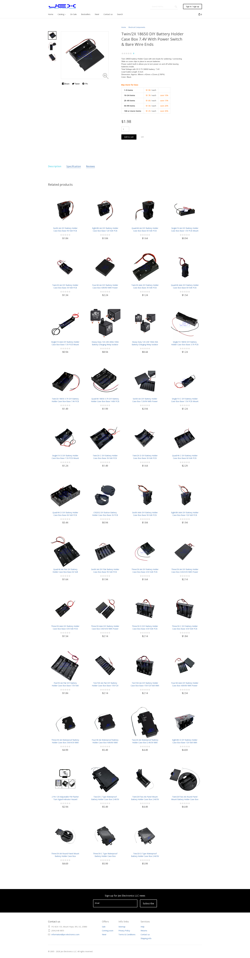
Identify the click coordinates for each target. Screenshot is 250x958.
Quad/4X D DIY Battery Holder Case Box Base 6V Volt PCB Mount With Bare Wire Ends (65, 515)
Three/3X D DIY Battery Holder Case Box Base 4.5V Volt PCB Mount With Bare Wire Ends (145, 629)
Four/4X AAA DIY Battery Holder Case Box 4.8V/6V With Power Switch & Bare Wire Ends (184, 685)
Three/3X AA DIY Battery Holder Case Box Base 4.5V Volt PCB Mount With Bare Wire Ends (145, 572)
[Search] (176, 6)
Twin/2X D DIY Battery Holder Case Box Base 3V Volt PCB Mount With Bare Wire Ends (145, 458)
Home (123, 27)
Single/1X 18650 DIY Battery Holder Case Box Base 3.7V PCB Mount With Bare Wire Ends (184, 344)
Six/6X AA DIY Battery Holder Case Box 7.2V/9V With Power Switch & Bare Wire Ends (145, 401)
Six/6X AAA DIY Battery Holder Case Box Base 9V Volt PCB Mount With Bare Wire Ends (145, 515)
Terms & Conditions (126, 934)
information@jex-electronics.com (65, 934)
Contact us (145, 934)
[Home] (62, 6)
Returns (144, 930)
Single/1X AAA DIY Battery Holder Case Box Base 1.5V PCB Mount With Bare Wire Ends (65, 344)
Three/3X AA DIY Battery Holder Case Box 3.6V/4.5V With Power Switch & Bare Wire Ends (184, 572)
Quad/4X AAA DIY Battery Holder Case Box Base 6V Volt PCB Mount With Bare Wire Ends (185, 288)
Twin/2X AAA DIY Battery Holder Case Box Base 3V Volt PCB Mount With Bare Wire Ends (145, 288)
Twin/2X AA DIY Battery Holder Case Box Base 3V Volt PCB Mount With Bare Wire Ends (65, 288)
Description (54, 166)
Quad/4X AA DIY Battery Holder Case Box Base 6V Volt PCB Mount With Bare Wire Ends (145, 231)
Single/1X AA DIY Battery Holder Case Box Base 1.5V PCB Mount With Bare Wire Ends (184, 231)
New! (104, 934)
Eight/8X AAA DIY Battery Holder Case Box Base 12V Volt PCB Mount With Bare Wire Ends (184, 515)
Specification (73, 166)
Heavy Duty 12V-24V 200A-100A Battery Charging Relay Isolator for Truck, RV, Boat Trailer (105, 344)
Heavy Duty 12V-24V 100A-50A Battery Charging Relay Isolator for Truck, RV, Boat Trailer (145, 344)
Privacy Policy (124, 930)
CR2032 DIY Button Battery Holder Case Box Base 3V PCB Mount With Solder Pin (105, 515)
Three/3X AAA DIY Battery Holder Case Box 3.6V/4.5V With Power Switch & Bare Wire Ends (105, 629)
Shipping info (146, 938)
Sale (103, 926)
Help (142, 926)
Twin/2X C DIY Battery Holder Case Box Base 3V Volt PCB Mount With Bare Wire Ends (105, 458)
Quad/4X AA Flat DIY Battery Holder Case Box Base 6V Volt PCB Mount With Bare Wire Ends (65, 572)
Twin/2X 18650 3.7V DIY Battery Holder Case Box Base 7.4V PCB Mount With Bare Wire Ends (65, 401)
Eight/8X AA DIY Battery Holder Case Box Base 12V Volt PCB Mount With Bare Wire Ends (105, 231)
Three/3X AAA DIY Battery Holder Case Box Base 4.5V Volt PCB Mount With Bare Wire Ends (65, 629)
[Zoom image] (105, 76)
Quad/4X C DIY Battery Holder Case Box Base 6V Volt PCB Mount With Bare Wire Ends (185, 458)
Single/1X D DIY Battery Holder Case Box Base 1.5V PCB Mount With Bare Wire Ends (65, 458)
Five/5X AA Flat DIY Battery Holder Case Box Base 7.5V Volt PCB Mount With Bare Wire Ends (65, 685)
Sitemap (121, 926)
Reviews (90, 166)
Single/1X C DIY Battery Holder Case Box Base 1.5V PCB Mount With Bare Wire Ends (184, 401)
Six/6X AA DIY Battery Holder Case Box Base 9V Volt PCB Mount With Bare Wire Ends (65, 231)
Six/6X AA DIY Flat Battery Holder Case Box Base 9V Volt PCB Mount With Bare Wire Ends (105, 572)
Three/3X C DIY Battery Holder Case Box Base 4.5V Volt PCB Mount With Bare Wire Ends (185, 629)
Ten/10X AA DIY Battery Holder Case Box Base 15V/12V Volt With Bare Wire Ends (145, 685)
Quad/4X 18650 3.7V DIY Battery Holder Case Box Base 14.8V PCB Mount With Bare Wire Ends (105, 401)
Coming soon (107, 930)
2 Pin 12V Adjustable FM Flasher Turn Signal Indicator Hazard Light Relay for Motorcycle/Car (65, 799)
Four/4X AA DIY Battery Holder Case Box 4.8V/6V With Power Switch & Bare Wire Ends (105, 288)
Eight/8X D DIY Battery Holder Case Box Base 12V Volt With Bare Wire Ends (184, 742)
